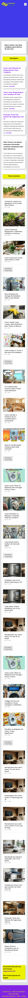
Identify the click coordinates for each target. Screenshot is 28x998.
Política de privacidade (18, 991)
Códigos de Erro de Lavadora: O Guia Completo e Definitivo (13, 703)
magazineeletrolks (9, 971)
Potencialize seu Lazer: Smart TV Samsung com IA (14, 797)
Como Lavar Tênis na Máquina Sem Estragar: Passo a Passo (13, 487)
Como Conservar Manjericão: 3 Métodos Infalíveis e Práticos (13, 231)
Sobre (18, 996)
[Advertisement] (14, 23)
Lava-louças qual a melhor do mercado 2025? (12, 544)
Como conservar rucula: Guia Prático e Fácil (14, 259)
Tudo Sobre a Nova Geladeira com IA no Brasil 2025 (12, 608)
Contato (23, 996)
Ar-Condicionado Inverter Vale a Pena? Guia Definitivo (13, 389)
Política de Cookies (13, 994)
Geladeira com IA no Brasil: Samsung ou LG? (13, 581)
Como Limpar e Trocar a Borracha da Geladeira (14, 351)
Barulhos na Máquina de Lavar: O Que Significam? (14, 731)
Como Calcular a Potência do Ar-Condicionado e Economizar (11, 418)
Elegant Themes (13, 987)
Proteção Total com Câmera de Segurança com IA (13, 117)
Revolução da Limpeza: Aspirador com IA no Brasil (13, 859)
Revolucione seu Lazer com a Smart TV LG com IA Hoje (14, 826)
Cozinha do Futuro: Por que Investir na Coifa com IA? (13, 887)
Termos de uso (6, 991)
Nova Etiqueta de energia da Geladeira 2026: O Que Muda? (13, 296)
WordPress (14, 989)
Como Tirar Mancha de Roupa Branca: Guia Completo (12, 70)
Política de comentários (9, 996)
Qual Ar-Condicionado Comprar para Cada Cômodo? (13, 447)
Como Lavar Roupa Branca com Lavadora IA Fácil (13, 93)
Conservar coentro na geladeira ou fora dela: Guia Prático (13, 203)
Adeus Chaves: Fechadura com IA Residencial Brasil (11, 948)
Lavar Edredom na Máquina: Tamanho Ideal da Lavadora (12, 516)
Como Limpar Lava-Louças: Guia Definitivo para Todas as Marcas (13, 324)
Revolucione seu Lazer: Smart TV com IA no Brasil (13, 637)
